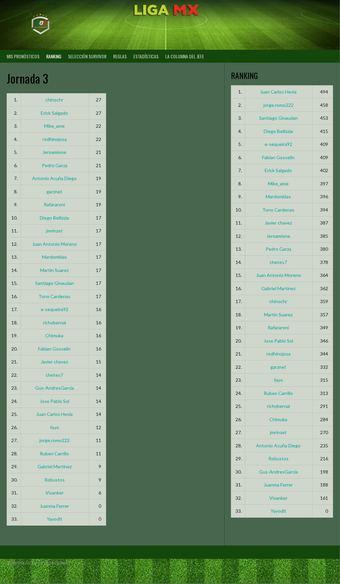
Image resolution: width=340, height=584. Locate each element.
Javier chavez (54, 361)
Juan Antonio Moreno (54, 244)
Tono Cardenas (54, 296)
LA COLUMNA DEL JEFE (184, 56)
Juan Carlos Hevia (54, 414)
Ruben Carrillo (54, 453)
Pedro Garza (54, 165)
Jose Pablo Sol (54, 401)
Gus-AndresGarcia (54, 388)
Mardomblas (54, 257)
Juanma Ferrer (54, 506)
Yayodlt (54, 519)
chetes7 (54, 375)
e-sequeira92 (54, 309)
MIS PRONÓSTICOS (23, 56)
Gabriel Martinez (54, 466)
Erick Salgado (54, 113)
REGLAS (120, 56)
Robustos (54, 480)
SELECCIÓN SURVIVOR (87, 56)
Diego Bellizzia (54, 218)
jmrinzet (54, 230)
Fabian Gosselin (54, 349)
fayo (54, 427)
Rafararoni (54, 204)
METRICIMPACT (57, 563)
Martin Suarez (54, 270)
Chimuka (54, 335)
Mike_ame (54, 126)
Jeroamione (54, 152)
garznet (54, 191)
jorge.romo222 (54, 440)
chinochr (54, 99)
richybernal (54, 322)
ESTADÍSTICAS (146, 56)
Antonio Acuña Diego (54, 178)
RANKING (53, 56)
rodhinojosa (54, 139)
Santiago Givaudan (54, 283)
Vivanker (54, 492)
